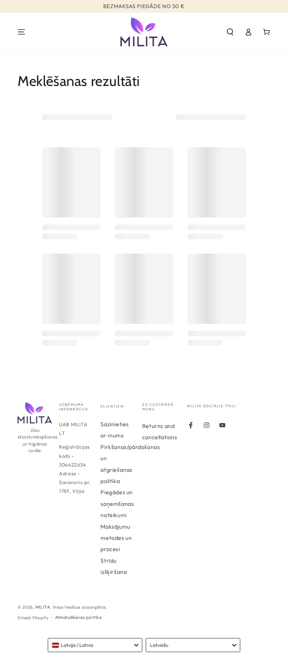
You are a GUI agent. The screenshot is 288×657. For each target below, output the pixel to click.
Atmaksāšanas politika (78, 617)
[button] (230, 32)
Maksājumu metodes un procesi (116, 538)
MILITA (42, 607)
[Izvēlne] (21, 32)
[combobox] (95, 645)
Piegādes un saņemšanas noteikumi (117, 503)
